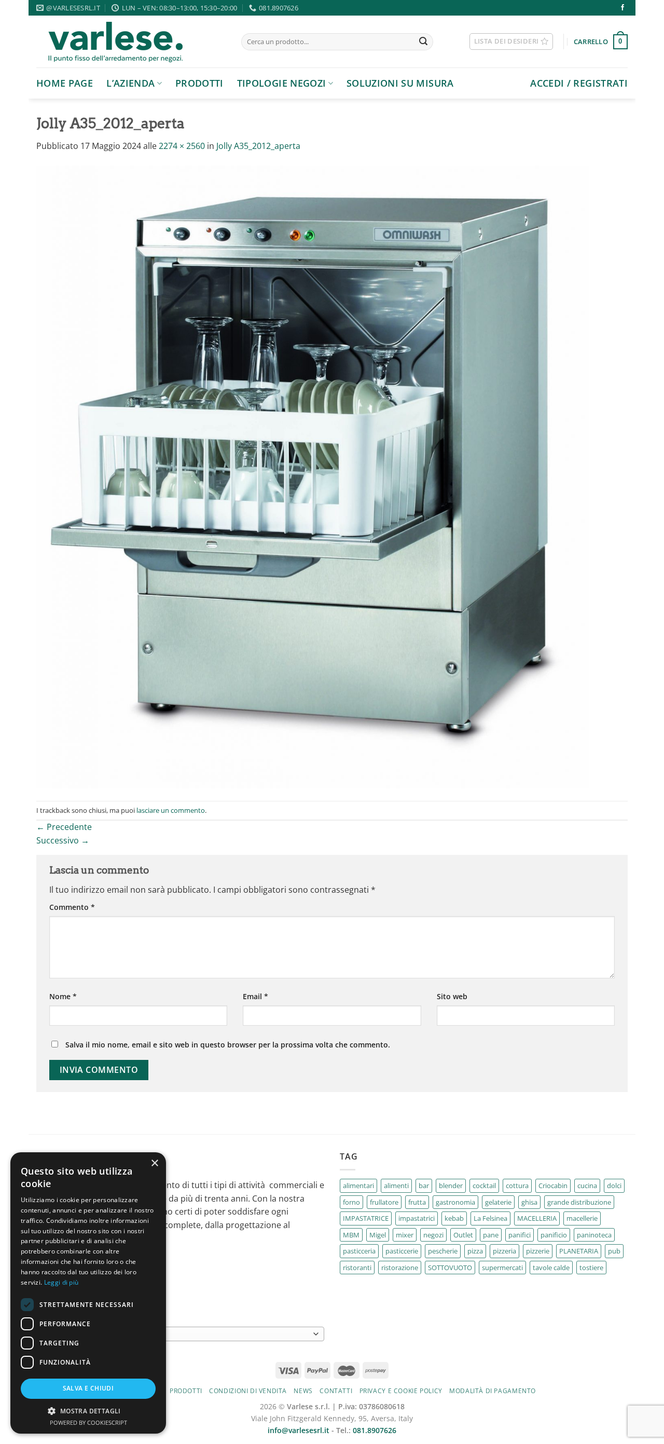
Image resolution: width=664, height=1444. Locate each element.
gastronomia (455, 1202)
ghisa (529, 1202)
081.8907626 (374, 1430)
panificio (554, 1234)
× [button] (154, 1163)
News (303, 1390)
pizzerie (537, 1251)
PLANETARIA (578, 1251)
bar (424, 1185)
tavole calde (551, 1267)
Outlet (463, 1234)
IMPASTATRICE (366, 1218)
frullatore (384, 1202)
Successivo (62, 840)
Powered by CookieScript (88, 1422)
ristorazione (399, 1267)
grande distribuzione (579, 1202)
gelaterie (498, 1202)
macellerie (582, 1218)
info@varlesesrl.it (298, 1430)
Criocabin (553, 1185)
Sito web (452, 996)
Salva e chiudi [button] (88, 1388)
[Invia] (423, 42)
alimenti (396, 1185)
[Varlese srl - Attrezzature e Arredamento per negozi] (131, 41)
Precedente (64, 827)
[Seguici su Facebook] (622, 7)
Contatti (336, 1390)
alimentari (358, 1185)
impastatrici (416, 1218)
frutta (417, 1202)
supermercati (502, 1267)
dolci (614, 1185)
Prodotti (199, 83)
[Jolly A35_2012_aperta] (312, 476)
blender (451, 1185)
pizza (475, 1251)
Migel (377, 1234)
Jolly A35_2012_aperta (258, 146)
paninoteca (594, 1234)
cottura (517, 1185)
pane (491, 1234)
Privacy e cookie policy (400, 1390)
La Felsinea (490, 1218)
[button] (88, 1411)
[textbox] (178, 1334)
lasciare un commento (170, 810)
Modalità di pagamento (492, 1390)
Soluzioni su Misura (400, 83)
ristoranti (357, 1267)
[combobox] (180, 1334)
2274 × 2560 (182, 146)
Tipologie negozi (281, 83)
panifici (519, 1234)
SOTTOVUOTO (450, 1267)
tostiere (591, 1267)
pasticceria (359, 1251)
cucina (587, 1185)
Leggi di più (61, 1282)
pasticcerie (401, 1251)
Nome (63, 996)
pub (614, 1251)
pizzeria (504, 1251)
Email (255, 996)
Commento (72, 907)
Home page (64, 83)
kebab (454, 1218)
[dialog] (88, 1293)
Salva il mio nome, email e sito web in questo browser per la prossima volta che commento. (227, 1045)
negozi (433, 1234)
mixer (404, 1234)
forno (351, 1202)
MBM (351, 1234)
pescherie (443, 1251)
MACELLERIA (537, 1218)
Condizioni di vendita (248, 1390)
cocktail (484, 1185)
